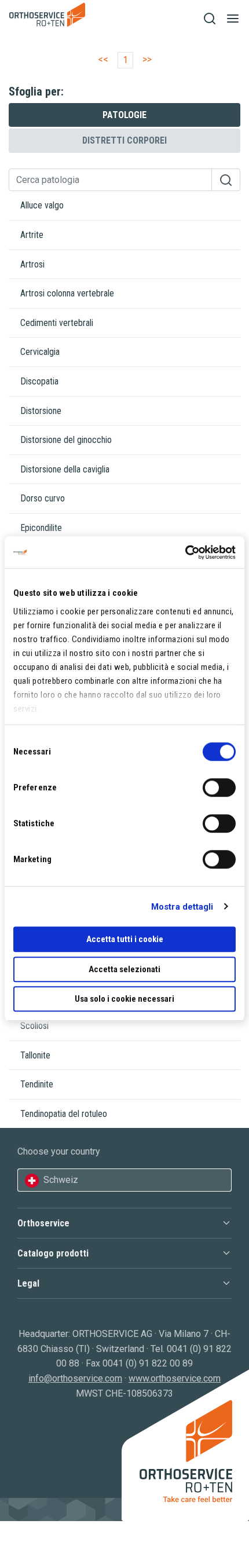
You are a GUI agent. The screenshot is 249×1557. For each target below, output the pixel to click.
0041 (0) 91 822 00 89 (147, 1363)
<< (103, 59)
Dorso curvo (42, 498)
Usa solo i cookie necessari (124, 999)
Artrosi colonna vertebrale (67, 293)
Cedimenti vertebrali (56, 322)
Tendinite (36, 1084)
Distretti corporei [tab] (124, 140)
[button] (124, 1223)
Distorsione (40, 410)
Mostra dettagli (182, 907)
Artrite (31, 234)
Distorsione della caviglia (64, 469)
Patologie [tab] (124, 114)
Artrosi (32, 264)
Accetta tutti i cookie (124, 939)
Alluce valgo (42, 205)
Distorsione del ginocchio (66, 439)
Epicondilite (41, 527)
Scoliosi (34, 1025)
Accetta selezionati (124, 969)
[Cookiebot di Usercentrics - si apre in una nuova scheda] (185, 552)
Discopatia (39, 381)
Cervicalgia (40, 351)
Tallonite (35, 1055)
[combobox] (124, 1180)
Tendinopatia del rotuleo (63, 1113)
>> (147, 59)
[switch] (219, 787)
